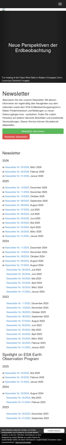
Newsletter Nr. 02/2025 (17, 231)
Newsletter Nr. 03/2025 (17, 227)
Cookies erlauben (54, 430)
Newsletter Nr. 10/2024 (17, 252)
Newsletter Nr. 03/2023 (18, 338)
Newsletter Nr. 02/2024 (18, 287)
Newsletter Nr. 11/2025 (17, 192)
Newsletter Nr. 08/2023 (18, 316)
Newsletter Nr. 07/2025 (17, 209)
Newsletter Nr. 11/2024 (17, 247)
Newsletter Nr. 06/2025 (17, 213)
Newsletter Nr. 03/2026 (17, 167)
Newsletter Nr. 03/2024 (18, 282)
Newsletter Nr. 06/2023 (18, 325)
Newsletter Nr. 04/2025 (17, 222)
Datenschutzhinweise (23, 442)
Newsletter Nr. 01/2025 (17, 236)
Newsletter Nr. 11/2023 (18, 303)
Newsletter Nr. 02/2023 (18, 342)
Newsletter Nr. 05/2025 (17, 218)
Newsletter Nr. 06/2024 (18, 269)
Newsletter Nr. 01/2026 (17, 175)
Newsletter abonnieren (33, 131)
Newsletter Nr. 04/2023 (18, 334)
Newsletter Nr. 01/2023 (18, 347)
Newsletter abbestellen (16, 136)
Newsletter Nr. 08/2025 (17, 205)
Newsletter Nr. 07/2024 (17, 265)
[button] (5, 47)
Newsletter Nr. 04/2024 (18, 278)
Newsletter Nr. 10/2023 (18, 307)
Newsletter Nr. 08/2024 (17, 260)
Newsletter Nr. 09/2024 (17, 256)
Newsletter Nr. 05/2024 (18, 274)
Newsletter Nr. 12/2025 (17, 187)
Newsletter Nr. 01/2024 (18, 291)
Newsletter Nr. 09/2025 (17, 200)
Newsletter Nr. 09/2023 (18, 312)
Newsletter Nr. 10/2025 (17, 196)
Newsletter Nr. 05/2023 (18, 329)
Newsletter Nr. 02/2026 (17, 171)
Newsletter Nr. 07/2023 (18, 320)
